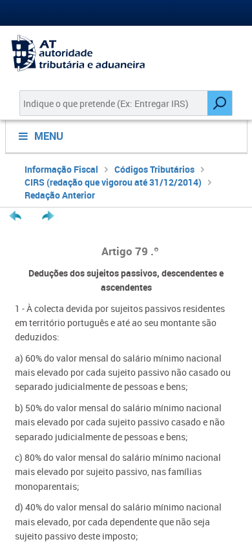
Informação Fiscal (61, 169)
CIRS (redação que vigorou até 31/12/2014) (113, 182)
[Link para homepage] (126, 53)
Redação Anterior (60, 195)
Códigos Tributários (154, 169)
